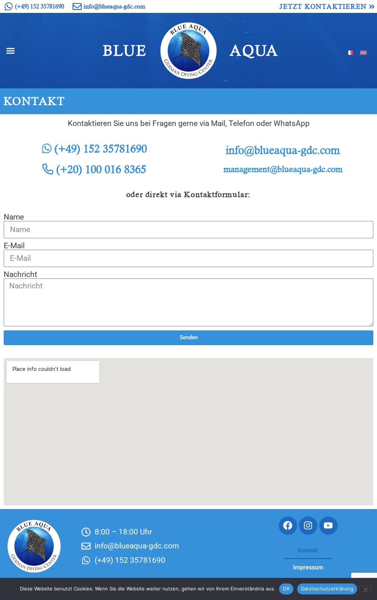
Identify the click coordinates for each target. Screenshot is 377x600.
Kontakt (308, 550)
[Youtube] (328, 525)
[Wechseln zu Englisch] (363, 52)
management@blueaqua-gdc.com (282, 169)
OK (286, 589)
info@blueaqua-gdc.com (283, 150)
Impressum (308, 567)
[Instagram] (308, 525)
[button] (11, 51)
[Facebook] (288, 525)
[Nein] (365, 588)
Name (14, 217)
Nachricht (20, 274)
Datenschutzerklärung (327, 589)
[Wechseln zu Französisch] (349, 52)
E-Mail (14, 246)
